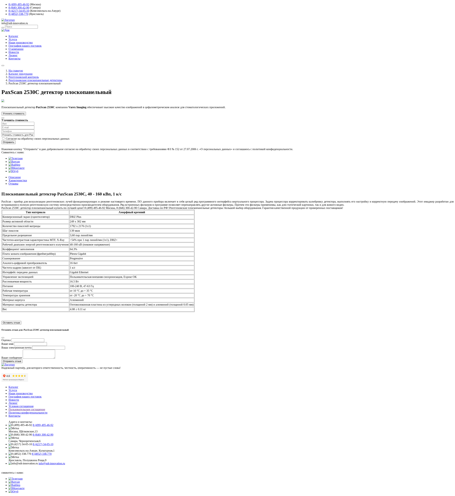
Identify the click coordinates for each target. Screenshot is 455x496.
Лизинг (13, 55)
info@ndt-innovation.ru (52, 463)
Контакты (14, 58)
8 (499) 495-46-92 (19, 4)
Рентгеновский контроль (24, 77)
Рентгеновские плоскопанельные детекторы (35, 80)
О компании (16, 48)
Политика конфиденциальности (28, 412)
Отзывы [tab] (13, 183)
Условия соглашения (21, 406)
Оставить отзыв (11, 322)
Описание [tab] (15, 177)
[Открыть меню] (2, 65)
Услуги (13, 39)
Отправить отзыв (12, 361)
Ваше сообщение (11, 357)
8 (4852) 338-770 (18, 13)
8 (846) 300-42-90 (19, 7)
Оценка (6, 340)
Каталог (13, 36)
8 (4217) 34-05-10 (19, 10)
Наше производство (21, 42)
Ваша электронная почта (16, 347)
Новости (14, 52)
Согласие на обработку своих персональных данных (37, 138)
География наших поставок (25, 45)
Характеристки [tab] (18, 180)
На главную (16, 70)
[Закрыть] (2, 117)
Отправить (8, 142)
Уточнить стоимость (14, 113)
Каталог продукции (21, 73)
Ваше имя (7, 343)
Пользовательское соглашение (27, 409)
